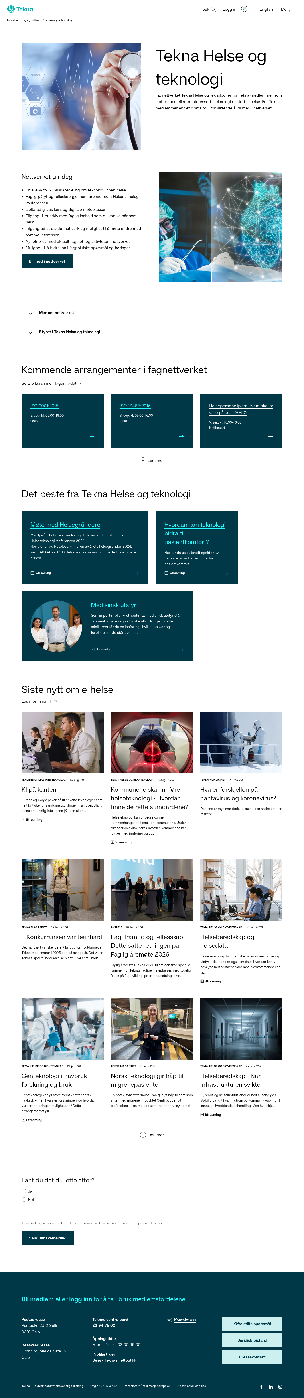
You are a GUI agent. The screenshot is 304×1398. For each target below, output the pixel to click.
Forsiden (12, 20)
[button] (208, 8)
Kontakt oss (185, 1319)
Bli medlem (38, 1299)
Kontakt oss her (152, 1223)
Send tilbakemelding (48, 1237)
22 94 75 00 (103, 1325)
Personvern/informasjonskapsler (147, 1386)
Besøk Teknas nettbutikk (114, 1360)
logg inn (80, 1299)
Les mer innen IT (37, 701)
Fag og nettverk (31, 20)
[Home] (19, 9)
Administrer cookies (191, 1386)
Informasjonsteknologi (59, 20)
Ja (30, 1191)
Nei (31, 1199)
